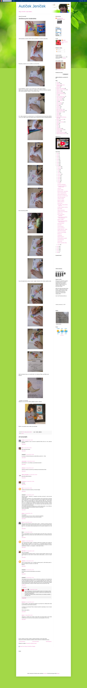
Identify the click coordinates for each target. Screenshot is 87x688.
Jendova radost (59, 98)
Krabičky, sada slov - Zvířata (62, 229)
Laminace (58, 106)
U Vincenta (24, 481)
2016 (58, 162)
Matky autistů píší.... (60, 109)
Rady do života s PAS (60, 119)
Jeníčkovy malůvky (61, 198)
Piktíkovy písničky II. (61, 201)
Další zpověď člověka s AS (62, 194)
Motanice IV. (60, 233)
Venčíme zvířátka (60, 189)
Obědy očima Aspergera (62, 230)
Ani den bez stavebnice (62, 184)
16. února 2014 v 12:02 (30, 569)
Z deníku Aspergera (60, 129)
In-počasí (62, 335)
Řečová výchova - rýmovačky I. (63, 191)
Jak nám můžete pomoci (61, 96)
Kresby (22, 433)
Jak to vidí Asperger (60, 97)
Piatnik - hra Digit (60, 219)
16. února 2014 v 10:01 (28, 522)
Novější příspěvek (22, 641)
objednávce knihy (61, 69)
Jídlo (57, 101)
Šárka (58, 123)
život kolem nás (60, 18)
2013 (58, 246)
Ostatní (58, 113)
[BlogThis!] (37, 432)
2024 (58, 153)
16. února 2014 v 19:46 (33, 589)
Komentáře (59, 51)
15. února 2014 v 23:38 (30, 481)
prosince (59, 166)
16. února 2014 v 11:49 (29, 560)
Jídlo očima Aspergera (61, 197)
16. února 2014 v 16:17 (30, 602)
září (58, 171)
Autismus (58, 83)
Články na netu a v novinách (61, 89)
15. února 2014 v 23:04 (33, 474)
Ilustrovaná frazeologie (60, 93)
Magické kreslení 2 (61, 236)
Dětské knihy (59, 91)
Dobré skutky (60, 208)
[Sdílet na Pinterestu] (41, 432)
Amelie (26, 589)
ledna (59, 244)
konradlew (45, 673)
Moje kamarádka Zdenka (61, 110)
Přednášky (58, 115)
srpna (59, 172)
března (59, 180)
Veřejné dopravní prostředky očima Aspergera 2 (62, 217)
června (59, 175)
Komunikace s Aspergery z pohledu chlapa (62, 186)
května (59, 177)
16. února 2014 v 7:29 (28, 513)
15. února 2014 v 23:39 (28, 488)
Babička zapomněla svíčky (62, 242)
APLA (58, 82)
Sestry (58, 120)
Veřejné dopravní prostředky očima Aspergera (62, 221)
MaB (22, 488)
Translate (64, 58)
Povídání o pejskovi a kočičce (63, 207)
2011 (58, 249)
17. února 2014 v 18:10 (29, 615)
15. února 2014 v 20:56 (30, 454)
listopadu (59, 168)
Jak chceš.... (60, 188)
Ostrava (58, 114)
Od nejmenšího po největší (62, 238)
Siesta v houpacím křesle (62, 192)
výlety (58, 127)
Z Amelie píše (59, 128)
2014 (58, 165)
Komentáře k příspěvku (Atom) (31, 643)
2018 (58, 159)
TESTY (58, 125)
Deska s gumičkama (61, 227)
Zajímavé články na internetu (61, 133)
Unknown (23, 560)
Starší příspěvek (48, 641)
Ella (22, 447)
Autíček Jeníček (32, 6)
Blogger (58, 673)
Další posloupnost (61, 239)
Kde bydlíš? (60, 224)
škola (57, 124)
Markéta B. (24, 602)
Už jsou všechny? (61, 226)
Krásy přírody (59, 104)
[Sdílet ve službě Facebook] (39, 432)
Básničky (58, 87)
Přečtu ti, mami (60, 213)
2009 (58, 252)
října (58, 169)
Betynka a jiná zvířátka (60, 88)
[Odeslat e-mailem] (36, 432)
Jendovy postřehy (60, 100)
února (59, 181)
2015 (58, 163)
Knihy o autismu (59, 102)
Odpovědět (24, 444)
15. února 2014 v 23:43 (30, 494)
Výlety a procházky (25, 474)
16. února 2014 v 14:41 (30, 577)
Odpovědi (24, 587)
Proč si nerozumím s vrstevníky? (61, 215)
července (59, 174)
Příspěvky (59, 49)
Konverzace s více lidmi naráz (63, 195)
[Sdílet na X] (38, 432)
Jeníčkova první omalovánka (62, 211)
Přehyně (63, 19)
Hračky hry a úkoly (60, 92)
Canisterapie (60, 235)
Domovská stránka (35, 641)
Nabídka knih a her (60, 111)
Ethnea (23, 513)
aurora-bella (24, 461)
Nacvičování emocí (61, 223)
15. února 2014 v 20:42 (27, 447)
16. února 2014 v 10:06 (28, 532)
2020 (58, 156)
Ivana (23, 522)
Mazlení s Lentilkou (61, 200)
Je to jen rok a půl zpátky (62, 232)
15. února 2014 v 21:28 (30, 461)
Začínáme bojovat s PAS (61, 132)
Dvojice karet (60, 241)
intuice (23, 615)
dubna (59, 178)
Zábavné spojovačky (61, 210)
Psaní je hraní (60, 203)
